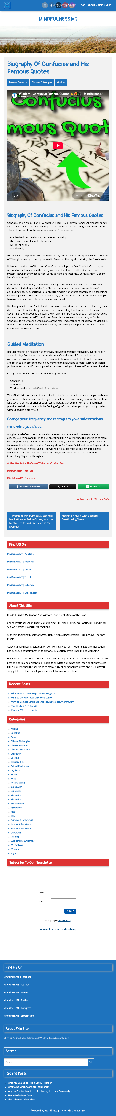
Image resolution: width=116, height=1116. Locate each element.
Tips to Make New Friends (24, 705)
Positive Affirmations (21, 824)
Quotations (16, 832)
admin (105, 499)
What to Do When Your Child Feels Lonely (31, 697)
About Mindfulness (99, 5)
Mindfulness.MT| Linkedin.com (22, 592)
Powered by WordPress (44, 1110)
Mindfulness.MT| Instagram (20, 585)
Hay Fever (16, 770)
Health (14, 778)
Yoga (13, 853)
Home (82, 5)
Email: (42, 902)
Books (14, 737)
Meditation (16, 795)
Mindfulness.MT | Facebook (17, 976)
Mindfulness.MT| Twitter (19, 569)
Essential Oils (17, 761)
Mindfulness (17, 807)
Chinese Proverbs (18, 82)
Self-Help (15, 836)
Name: (42, 893)
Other (13, 815)
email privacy (64, 920)
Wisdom (61, 82)
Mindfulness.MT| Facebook (21, 478)
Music (13, 811)
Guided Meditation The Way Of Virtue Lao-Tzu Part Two (35, 463)
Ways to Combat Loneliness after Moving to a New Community (42, 701)
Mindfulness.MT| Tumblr (19, 577)
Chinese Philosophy (42, 82)
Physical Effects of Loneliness (25, 710)
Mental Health (17, 803)
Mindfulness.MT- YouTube (16, 984)
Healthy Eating (18, 782)
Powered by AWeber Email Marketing (58, 929)
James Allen (16, 786)
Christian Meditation (20, 749)
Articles (14, 728)
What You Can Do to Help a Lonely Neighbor (33, 693)
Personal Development (22, 820)
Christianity (16, 753)
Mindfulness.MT (58, 19)
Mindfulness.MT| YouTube (20, 470)
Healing (14, 774)
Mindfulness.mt (76, 1110)
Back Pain (15, 732)
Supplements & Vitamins (23, 840)
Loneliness (16, 791)
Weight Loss (17, 845)
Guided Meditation (20, 766)
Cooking (15, 757)
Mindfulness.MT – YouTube (20, 553)
